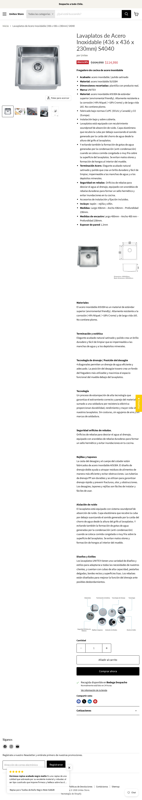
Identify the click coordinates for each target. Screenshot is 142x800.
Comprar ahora (108, 671)
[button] (69, 767)
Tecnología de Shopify (71, 793)
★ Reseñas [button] (139, 403)
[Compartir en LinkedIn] (90, 701)
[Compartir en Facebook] (79, 701)
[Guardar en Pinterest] (95, 701)
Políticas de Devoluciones (80, 786)
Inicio (6, 26)
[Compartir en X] (84, 701)
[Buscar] (126, 14)
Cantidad (81, 640)
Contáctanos (102, 786)
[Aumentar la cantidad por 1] (106, 648)
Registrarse (56, 765)
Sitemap (115, 786)
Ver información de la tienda (94, 690)
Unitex (84, 55)
